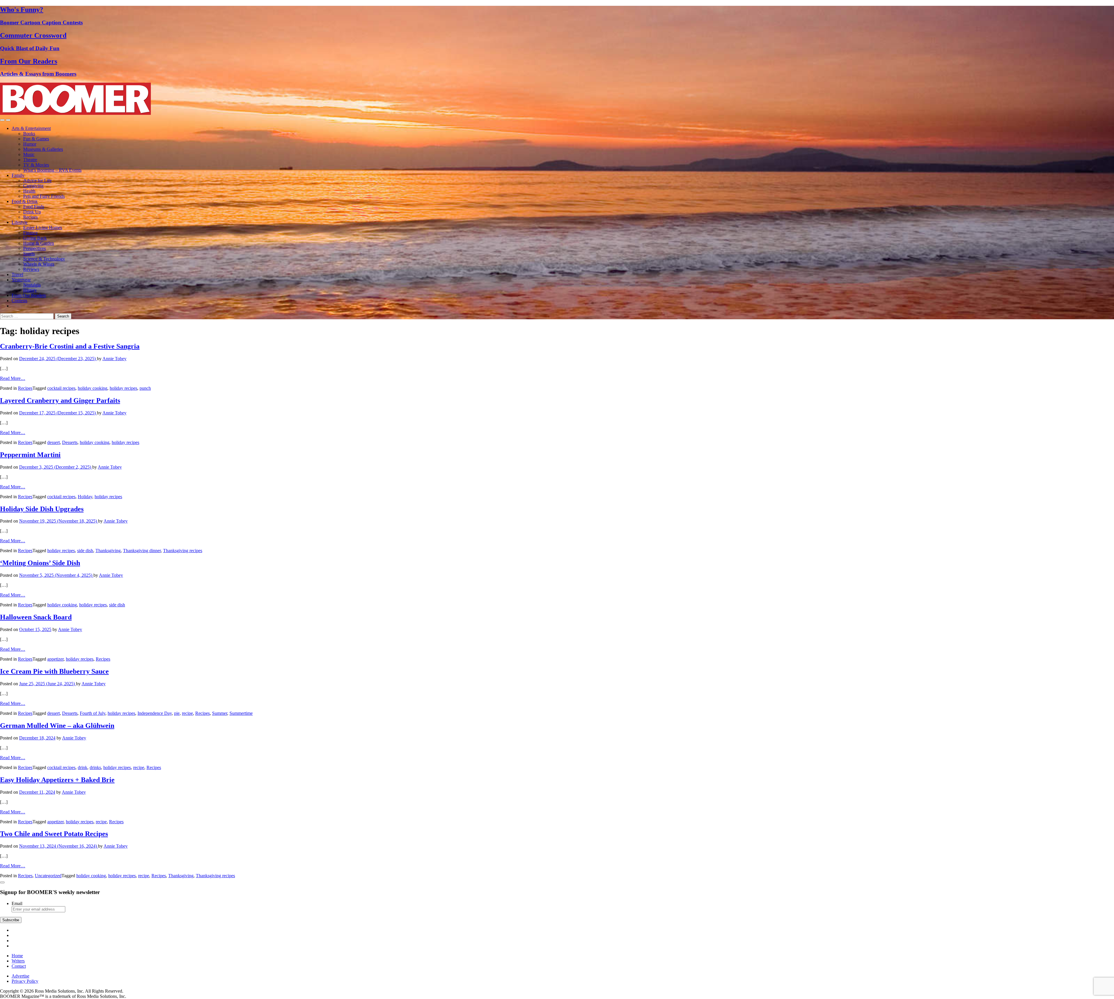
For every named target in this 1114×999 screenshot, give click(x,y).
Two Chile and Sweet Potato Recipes (54, 833)
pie (177, 713)
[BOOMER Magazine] (75, 113)
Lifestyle (20, 222)
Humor (29, 144)
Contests (19, 300)
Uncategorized (48, 875)
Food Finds (33, 206)
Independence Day (155, 713)
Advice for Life (37, 180)
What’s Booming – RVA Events (52, 170)
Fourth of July (92, 713)
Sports (29, 253)
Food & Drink (25, 201)
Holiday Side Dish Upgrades (42, 509)
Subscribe (10, 920)
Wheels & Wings (38, 264)
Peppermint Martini (30, 454)
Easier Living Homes (42, 227)
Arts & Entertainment (31, 128)
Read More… (12, 378)
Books (29, 133)
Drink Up (32, 211)
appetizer (55, 659)
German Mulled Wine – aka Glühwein (57, 725)
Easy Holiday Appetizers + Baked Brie (57, 780)
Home (17, 955)
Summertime (241, 713)
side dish (85, 550)
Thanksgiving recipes (182, 550)
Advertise (20, 975)
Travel (17, 274)
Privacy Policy (25, 981)
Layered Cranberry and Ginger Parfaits (60, 400)
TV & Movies (36, 164)
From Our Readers (29, 295)
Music (29, 154)
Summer (219, 713)
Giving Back (35, 237)
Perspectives (34, 248)
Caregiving (33, 185)
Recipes (30, 217)
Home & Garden (38, 243)
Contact (19, 966)
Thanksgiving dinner (142, 550)
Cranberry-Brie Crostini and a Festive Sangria (70, 346)
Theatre (30, 159)
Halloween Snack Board (36, 617)
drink (82, 767)
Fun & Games (36, 138)
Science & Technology (44, 258)
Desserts (69, 442)
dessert (53, 442)
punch (145, 388)
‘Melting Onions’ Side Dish (40, 563)
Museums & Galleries (43, 149)
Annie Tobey (114, 358)
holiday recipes (123, 388)
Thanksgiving (108, 550)
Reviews (31, 269)
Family (18, 175)
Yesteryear (21, 279)
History (30, 290)
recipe (187, 713)
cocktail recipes (61, 388)
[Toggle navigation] (2, 120)
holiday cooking (92, 388)
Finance (30, 232)
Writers (18, 960)
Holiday (85, 496)
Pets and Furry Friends (44, 196)
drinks (95, 767)
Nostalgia (32, 284)
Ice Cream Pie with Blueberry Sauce (54, 671)
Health (29, 190)
